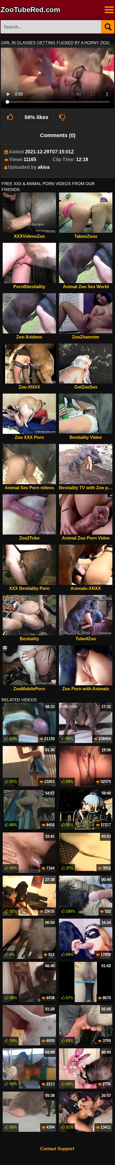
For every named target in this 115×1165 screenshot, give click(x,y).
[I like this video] (10, 117)
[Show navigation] (109, 9)
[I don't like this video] (62, 117)
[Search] (107, 26)
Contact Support (57, 1148)
